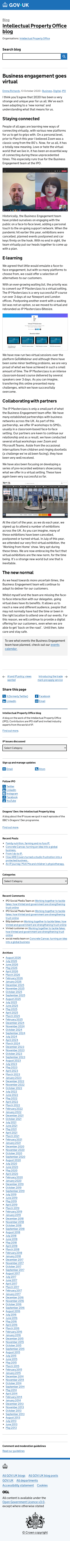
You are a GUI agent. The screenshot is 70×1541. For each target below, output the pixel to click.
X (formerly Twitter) (17, 696)
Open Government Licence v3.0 (23, 1502)
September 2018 (15, 1228)
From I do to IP (14, 853)
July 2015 (11, 1355)
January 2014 (13, 1400)
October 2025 (14, 991)
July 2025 (11, 1002)
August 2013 (13, 1417)
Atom (42, 768)
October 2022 (14, 1088)
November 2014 (15, 1379)
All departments (27, 1480)
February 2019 (14, 1211)
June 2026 (12, 964)
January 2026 (13, 981)
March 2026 (13, 974)
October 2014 (13, 1383)
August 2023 (13, 1060)
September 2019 (15, 1191)
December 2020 (15, 1146)
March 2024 (13, 1043)
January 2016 (13, 1335)
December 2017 (14, 1259)
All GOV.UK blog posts (43, 1475)
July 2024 (11, 1036)
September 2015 (15, 1348)
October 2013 (13, 1410)
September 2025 (15, 995)
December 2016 (15, 1297)
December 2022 (15, 1081)
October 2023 (14, 1053)
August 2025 (13, 998)
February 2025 (14, 1019)
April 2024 (12, 1040)
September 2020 (15, 1156)
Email (42, 701)
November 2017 (15, 1263)
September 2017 (15, 1269)
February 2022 (14, 1108)
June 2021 (11, 1125)
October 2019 (13, 1187)
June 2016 (11, 1318)
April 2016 (11, 1324)
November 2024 (15, 1026)
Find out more (10, 730)
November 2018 (15, 1222)
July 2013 (11, 1420)
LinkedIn (11, 701)
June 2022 (12, 1094)
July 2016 (11, 1314)
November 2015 (15, 1342)
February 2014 (14, 1396)
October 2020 (14, 1153)
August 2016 (13, 1311)
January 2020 (13, 1180)
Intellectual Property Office (35, 38)
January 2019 (13, 1214)
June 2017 (11, 1280)
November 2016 (15, 1300)
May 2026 (11, 967)
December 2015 (14, 1338)
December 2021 (15, 1115)
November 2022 (15, 1084)
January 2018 (13, 1256)
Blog (5, 20)
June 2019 (11, 1197)
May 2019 (11, 1201)
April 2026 (12, 971)
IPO (64, 90)
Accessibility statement (18, 1485)
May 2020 (11, 1170)
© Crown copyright (35, 1532)
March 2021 (12, 1136)
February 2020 (14, 1177)
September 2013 (15, 1414)
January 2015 (13, 1373)
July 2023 (11, 1063)
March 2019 (12, 1208)
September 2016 (15, 1307)
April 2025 (12, 1012)
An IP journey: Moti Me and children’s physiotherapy (35, 863)
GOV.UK (7, 1480)
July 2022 (11, 1091)
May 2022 (11, 1098)
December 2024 (15, 1022)
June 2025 (12, 1005)
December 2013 (15, 1403)
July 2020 (11, 1163)
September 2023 (15, 1057)
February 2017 (14, 1290)
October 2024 (14, 1029)
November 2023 (15, 1050)
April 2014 (11, 1393)
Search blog (11, 49)
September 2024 (15, 1033)
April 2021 (11, 1132)
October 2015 (13, 1345)
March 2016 (12, 1328)
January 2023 (13, 1077)
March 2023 (13, 1074)
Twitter (10, 786)
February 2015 (14, 1369)
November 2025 (15, 988)
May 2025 (11, 1009)
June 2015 (11, 1359)
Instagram (12, 793)
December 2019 (15, 1184)
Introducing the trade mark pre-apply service (50, 678)
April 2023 (12, 1070)
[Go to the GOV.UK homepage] (15, 5)
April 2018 (11, 1245)
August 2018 (13, 1232)
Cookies (42, 1485)
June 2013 (11, 1424)
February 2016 (14, 1331)
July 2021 (11, 1122)
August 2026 (13, 957)
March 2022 (13, 1105)
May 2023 (11, 1067)
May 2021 (11, 1129)
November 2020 (15, 1149)
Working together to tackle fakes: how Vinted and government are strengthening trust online (35, 904)
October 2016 (13, 1304)
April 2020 (12, 1173)
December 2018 (15, 1218)
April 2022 (12, 1101)
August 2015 (13, 1352)
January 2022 (13, 1112)
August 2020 (13, 1160)
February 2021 (14, 1139)
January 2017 (13, 1294)
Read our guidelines (13, 1450)
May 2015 (11, 1362)
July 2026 (11, 961)
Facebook (44, 696)
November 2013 (15, 1407)
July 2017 (11, 1276)
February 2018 (14, 1252)
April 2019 (11, 1204)
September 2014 (15, 1386)
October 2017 (13, 1266)
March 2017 (12, 1287)
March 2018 (12, 1249)
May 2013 (11, 1427)
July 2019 (11, 1194)
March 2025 (13, 1016)
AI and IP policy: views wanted (19, 678)
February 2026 (14, 978)
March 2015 (12, 1366)
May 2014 (11, 1390)
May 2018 (11, 1242)
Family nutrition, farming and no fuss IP (27, 843)
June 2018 (11, 1239)
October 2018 (13, 1225)
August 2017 (13, 1273)
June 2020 (12, 1167)
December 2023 (15, 1046)
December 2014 (15, 1376)
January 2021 (13, 1142)
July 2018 (11, 1235)
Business (47, 90)
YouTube (11, 800)
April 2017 (11, 1283)
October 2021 (13, 1118)
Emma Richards (11, 90)
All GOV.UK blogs (13, 1475)
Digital (57, 90)
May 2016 (11, 1321)
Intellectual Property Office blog (34, 29)
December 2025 (15, 985)
